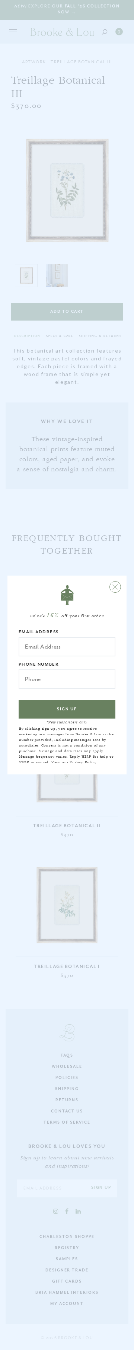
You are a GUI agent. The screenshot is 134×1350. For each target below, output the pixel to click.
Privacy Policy (83, 762)
